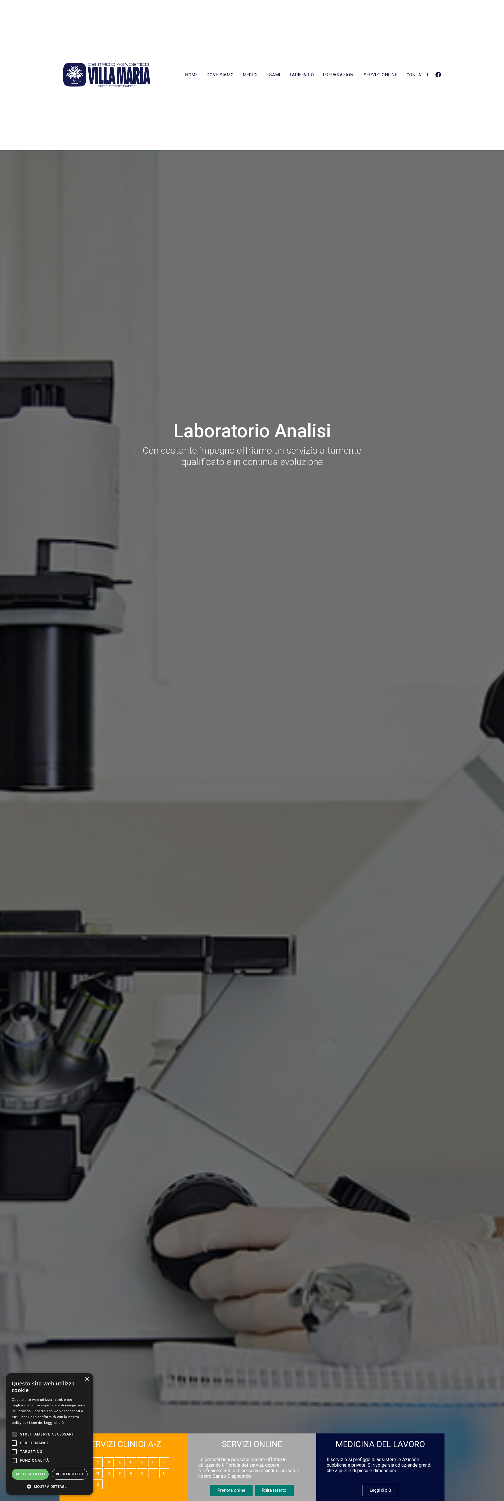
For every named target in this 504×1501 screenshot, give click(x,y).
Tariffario (301, 75)
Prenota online (231, 1490)
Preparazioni (339, 75)
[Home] (106, 75)
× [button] (87, 1379)
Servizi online (380, 75)
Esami (273, 75)
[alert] (49, 1434)
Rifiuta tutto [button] (69, 1474)
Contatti (417, 75)
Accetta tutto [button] (30, 1474)
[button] (50, 1486)
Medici (250, 75)
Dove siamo (220, 75)
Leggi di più (380, 1490)
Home (191, 75)
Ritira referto (274, 1490)
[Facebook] (438, 75)
